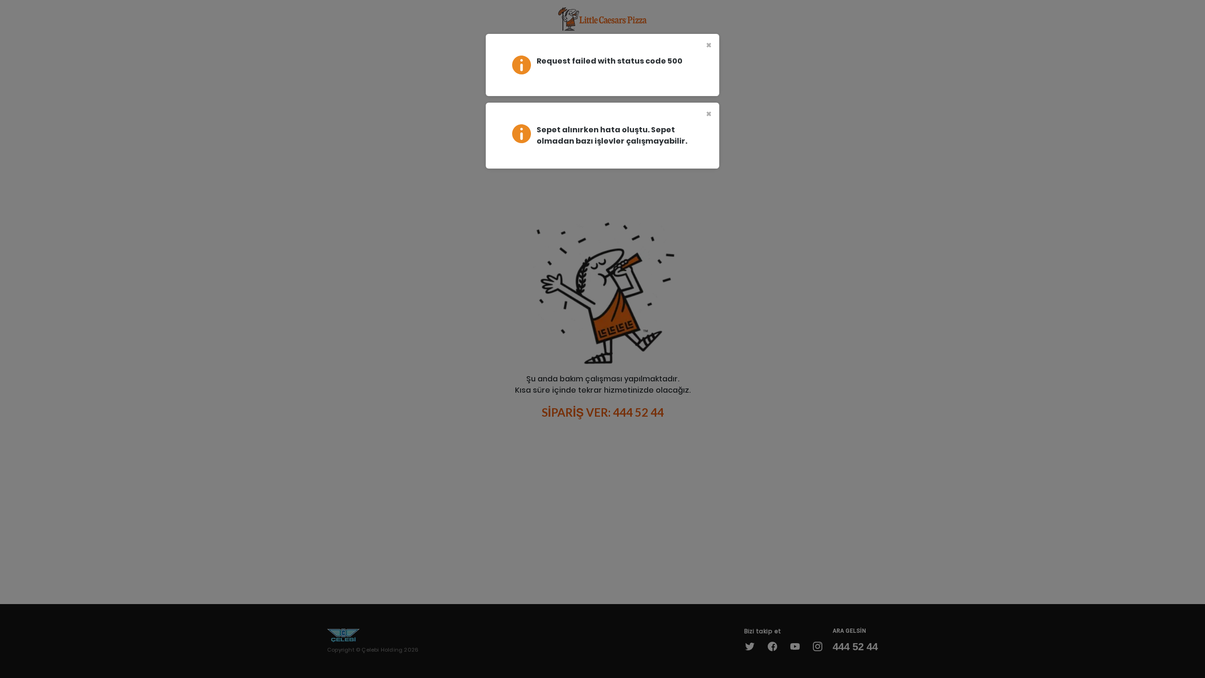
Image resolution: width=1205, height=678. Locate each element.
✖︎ (709, 45)
